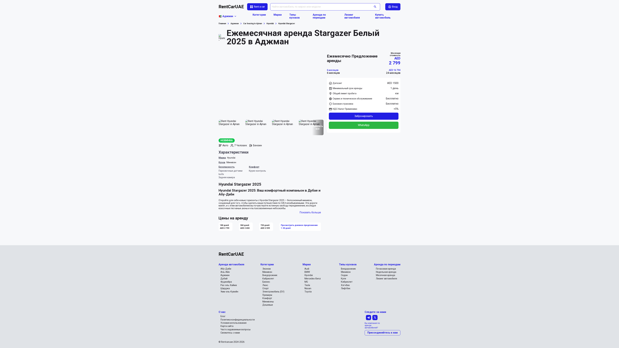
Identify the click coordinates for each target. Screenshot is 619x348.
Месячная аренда (385, 275)
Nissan (308, 288)
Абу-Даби (226, 268)
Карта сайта (227, 326)
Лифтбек (345, 288)
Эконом (266, 268)
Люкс (265, 285)
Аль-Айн (225, 272)
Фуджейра (226, 281)
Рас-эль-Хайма (229, 285)
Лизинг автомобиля (352, 16)
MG (306, 281)
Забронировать (363, 116)
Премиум (267, 295)
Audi (307, 268)
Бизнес (266, 281)
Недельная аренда (386, 272)
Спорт (265, 288)
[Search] (375, 6)
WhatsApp (363, 125)
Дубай (224, 278)
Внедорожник (269, 275)
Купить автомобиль (383, 16)
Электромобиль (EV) (273, 291)
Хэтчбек (345, 285)
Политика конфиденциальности (238, 319)
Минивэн (231, 162)
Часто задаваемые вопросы (236, 329)
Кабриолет (268, 278)
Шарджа (225, 288)
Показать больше (310, 212)
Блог (223, 316)
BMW (307, 272)
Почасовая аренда (386, 268)
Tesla (307, 285)
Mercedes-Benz (313, 278)
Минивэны (268, 301)
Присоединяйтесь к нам (382, 332)
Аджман (225, 275)
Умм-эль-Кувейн (229, 291)
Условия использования (233, 323)
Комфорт (267, 298)
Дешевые (267, 305)
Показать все (317, 127)
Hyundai (231, 157)
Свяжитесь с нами (230, 332)
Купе (343, 278)
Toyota (308, 291)
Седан (344, 275)
